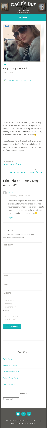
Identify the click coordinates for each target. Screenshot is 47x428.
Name (6, 276)
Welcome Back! (9, 384)
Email (7, 284)
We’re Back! (7, 359)
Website (7, 293)
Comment (8, 245)
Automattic (31, 423)
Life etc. (7, 65)
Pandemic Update (10, 365)
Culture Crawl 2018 (10, 378)
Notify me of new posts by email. (11, 317)
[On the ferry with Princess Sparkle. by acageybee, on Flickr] (23, 98)
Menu (25, 17)
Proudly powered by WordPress (22, 421)
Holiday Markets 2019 (11, 371)
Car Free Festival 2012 (12, 163)
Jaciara (11, 192)
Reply (10, 217)
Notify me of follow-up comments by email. (10, 305)
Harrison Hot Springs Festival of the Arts (26, 171)
